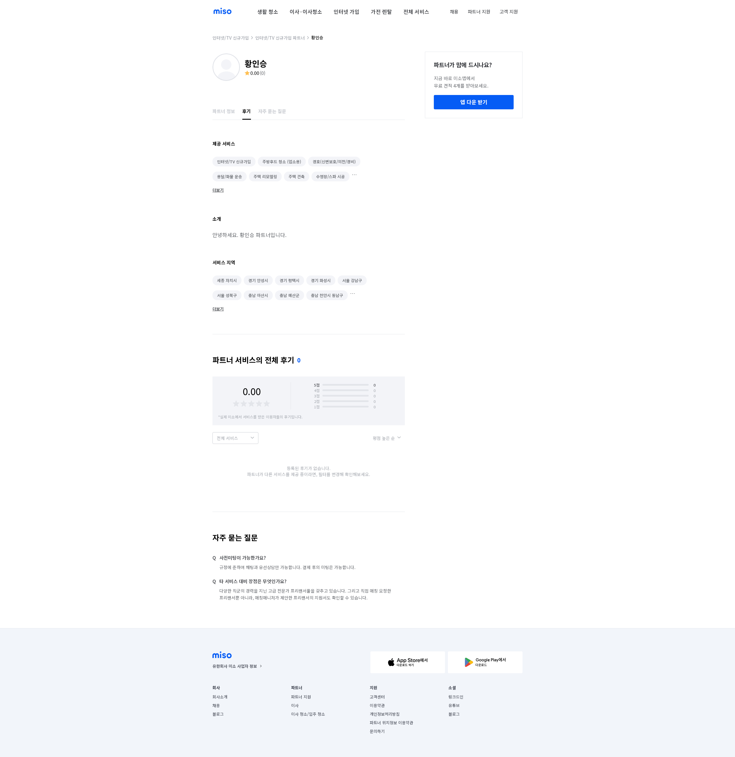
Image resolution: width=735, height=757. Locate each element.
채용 (454, 11)
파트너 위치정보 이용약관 (391, 722)
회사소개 (219, 697)
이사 (295, 705)
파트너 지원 (479, 11)
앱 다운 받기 (474, 102)
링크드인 (455, 697)
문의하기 (377, 731)
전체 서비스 (416, 11)
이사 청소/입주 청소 (308, 714)
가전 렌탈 (381, 11)
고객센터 (377, 697)
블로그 (218, 714)
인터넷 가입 (346, 11)
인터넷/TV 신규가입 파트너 (280, 38)
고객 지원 (509, 11)
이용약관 (377, 705)
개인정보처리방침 (385, 714)
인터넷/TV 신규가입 (230, 38)
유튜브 (454, 705)
